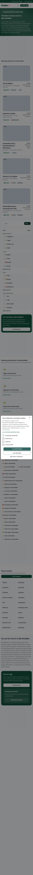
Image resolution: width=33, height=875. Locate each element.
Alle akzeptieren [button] (17, 449)
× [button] (29, 417)
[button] (16, 432)
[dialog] (16, 437)
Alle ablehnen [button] (17, 453)
